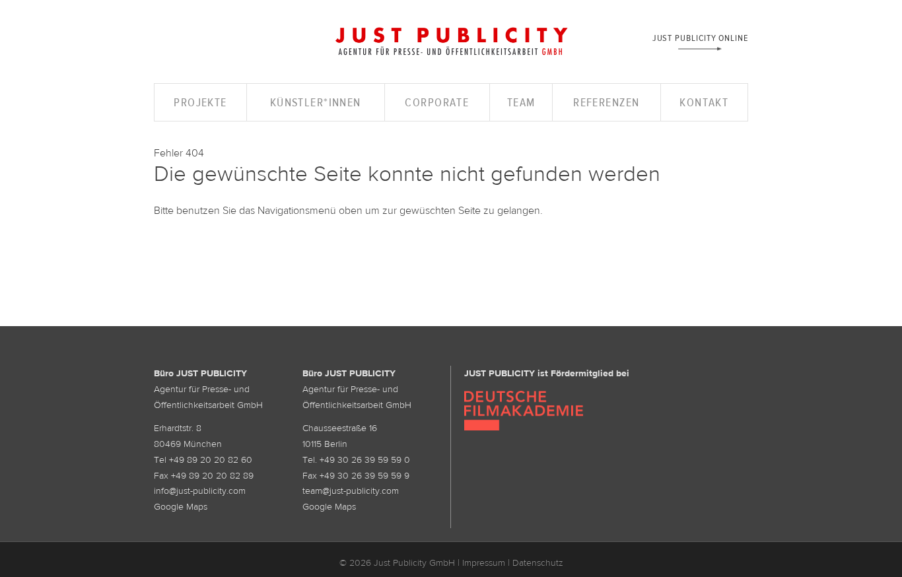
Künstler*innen (315, 102)
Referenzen (606, 102)
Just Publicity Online (700, 37)
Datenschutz (537, 562)
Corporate (437, 102)
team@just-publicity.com (350, 490)
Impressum (483, 562)
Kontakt (703, 102)
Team (521, 102)
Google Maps (180, 506)
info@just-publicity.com (200, 490)
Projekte (200, 102)
